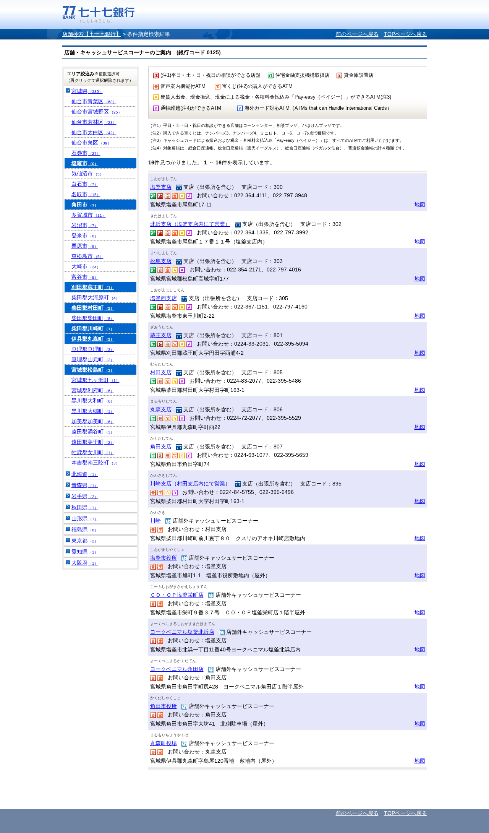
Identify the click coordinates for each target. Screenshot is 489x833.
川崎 (155, 521)
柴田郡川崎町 (92, 328)
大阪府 (84, 563)
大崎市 (85, 266)
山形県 (84, 518)
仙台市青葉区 (94, 101)
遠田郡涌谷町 (92, 432)
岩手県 (84, 496)
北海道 (84, 474)
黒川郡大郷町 (92, 411)
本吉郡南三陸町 (95, 463)
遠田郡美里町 (92, 442)
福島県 (84, 529)
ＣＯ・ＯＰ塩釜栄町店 (177, 595)
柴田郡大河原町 (95, 297)
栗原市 (84, 246)
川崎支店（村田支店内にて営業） (190, 484)
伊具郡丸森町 (92, 339)
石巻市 (85, 153)
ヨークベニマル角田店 (177, 669)
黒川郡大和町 (92, 401)
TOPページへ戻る (405, 34)
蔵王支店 (161, 335)
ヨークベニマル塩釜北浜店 (182, 632)
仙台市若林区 (94, 122)
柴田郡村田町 (92, 308)
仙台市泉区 (91, 143)
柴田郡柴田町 (92, 318)
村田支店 (161, 372)
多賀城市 (88, 215)
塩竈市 (84, 163)
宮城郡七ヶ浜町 (95, 380)
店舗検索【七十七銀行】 (91, 34)
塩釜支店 (161, 187)
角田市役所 (163, 706)
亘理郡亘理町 (92, 349)
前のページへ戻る (357, 34)
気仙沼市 (87, 173)
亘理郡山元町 (92, 359)
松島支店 (161, 261)
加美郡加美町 (92, 421)
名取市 (85, 194)
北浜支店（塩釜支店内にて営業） (190, 224)
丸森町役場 (163, 743)
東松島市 (87, 256)
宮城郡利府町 (92, 390)
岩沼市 (84, 225)
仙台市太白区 (94, 132)
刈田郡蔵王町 (92, 287)
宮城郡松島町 (92, 370)
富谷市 (84, 277)
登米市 (84, 235)
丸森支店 (161, 409)
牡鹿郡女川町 (92, 452)
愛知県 (84, 552)
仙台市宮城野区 (96, 112)
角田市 (84, 204)
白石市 (84, 184)
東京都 (84, 540)
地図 (420, 204)
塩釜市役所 (163, 558)
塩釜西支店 (163, 298)
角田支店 (161, 446)
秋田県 (84, 507)
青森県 (84, 485)
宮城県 (87, 91)
